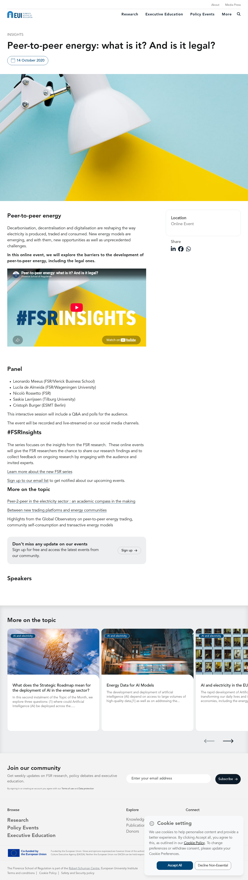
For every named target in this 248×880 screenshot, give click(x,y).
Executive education (164, 14)
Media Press (233, 5)
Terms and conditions (21, 873)
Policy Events (202, 14)
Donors (132, 832)
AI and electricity (23, 636)
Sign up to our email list (27, 481)
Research (129, 14)
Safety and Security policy (77, 873)
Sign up (127, 550)
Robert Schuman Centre (84, 868)
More (227, 14)
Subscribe (225, 779)
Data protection (86, 789)
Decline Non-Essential (213, 865)
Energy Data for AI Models (130, 685)
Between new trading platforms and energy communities (57, 510)
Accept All (175, 865)
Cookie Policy (48, 873)
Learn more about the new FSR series (39, 472)
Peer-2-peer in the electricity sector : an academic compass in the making (71, 502)
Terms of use (68, 789)
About (215, 5)
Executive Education (31, 835)
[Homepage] (19, 14)
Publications (136, 826)
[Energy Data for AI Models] (147, 654)
